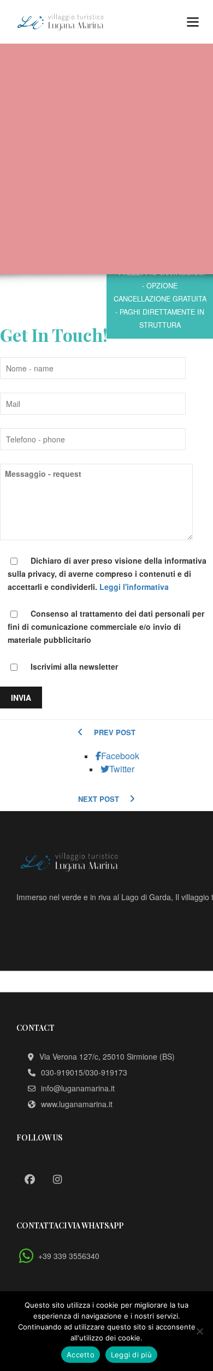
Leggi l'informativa (134, 586)
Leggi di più (131, 1354)
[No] (199, 1331)
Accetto (80, 1354)
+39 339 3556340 (68, 1255)
